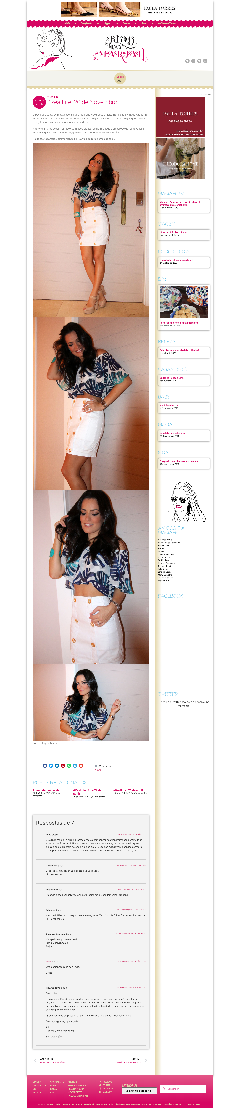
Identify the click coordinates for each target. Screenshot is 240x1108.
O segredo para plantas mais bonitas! (179, 461)
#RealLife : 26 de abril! (47, 790)
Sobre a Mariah (77, 1085)
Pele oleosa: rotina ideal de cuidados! (179, 350)
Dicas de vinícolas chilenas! (174, 232)
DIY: (162, 279)
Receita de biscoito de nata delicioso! (179, 322)
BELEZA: (167, 341)
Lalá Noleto (163, 569)
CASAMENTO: (173, 369)
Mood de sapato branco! (172, 433)
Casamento (57, 1081)
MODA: (165, 424)
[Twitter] (187, 61)
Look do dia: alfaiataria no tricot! (176, 260)
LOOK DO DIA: (174, 251)
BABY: (164, 397)
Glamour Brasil (164, 566)
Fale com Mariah (78, 1095)
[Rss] (205, 61)
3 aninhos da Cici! (169, 405)
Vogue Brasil (163, 580)
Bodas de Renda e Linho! (172, 378)
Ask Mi (161, 548)
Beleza (37, 1092)
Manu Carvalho (165, 575)
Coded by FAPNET (194, 1104)
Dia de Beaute (164, 557)
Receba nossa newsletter (76, 1091)
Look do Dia (40, 1085)
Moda (53, 1089)
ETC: (163, 452)
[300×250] (180, 136)
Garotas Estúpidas (166, 563)
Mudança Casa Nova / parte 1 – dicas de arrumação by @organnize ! (180, 203)
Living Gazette (164, 572)
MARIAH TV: (171, 193)
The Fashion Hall (165, 578)
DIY (34, 1089)
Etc (52, 1092)
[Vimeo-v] (199, 61)
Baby (53, 1085)
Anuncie (72, 1081)
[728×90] (120, 16)
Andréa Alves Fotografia (169, 542)
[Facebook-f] (193, 61)
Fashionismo (163, 560)
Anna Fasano (164, 545)
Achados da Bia (165, 539)
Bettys (161, 551)
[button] (45, 766)
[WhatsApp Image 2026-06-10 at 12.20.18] (180, 178)
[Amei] (96, 766)
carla (48, 961)
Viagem (37, 1081)
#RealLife (53, 96)
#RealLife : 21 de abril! (128, 790)
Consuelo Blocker (166, 554)
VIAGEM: (167, 224)
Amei (98, 770)
